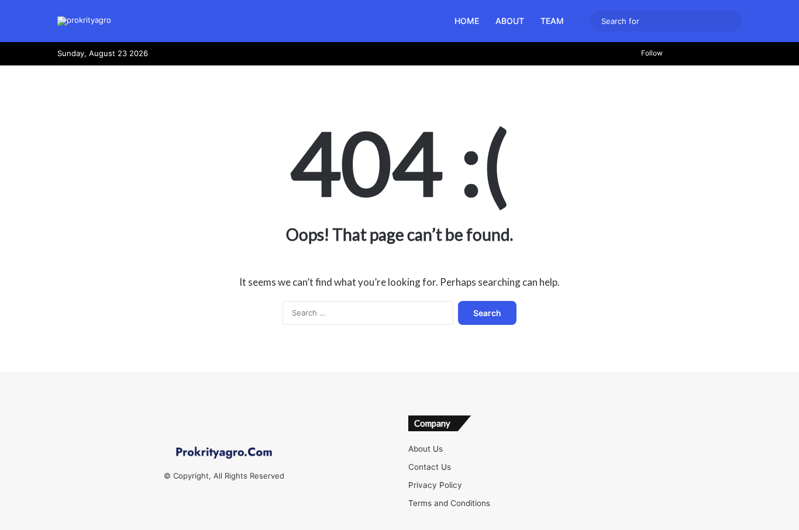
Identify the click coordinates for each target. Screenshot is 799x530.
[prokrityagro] (84, 21)
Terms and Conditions (449, 503)
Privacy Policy (435, 485)
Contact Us (429, 467)
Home (466, 21)
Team (552, 21)
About (509, 21)
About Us (425, 448)
